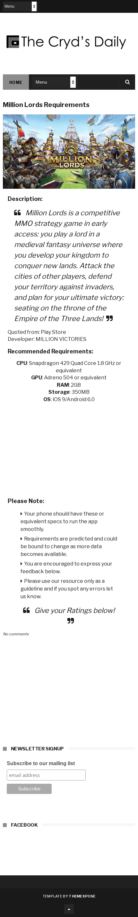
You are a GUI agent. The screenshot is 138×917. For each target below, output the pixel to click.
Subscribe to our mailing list (41, 763)
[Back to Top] (69, 909)
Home (15, 82)
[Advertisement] (69, 448)
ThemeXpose (82, 896)
